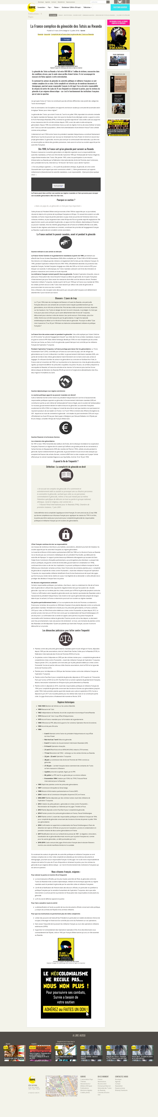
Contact (53, 2)
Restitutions (68, 15)
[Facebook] (124, 2)
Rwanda (40, 34)
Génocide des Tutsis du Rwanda (105, 15)
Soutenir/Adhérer (120, 7)
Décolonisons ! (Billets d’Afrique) (71, 7)
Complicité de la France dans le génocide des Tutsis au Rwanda (72, 34)
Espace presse (70, 2)
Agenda (47, 2)
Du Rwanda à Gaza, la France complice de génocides (119, 22)
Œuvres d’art (77, 15)
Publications (87, 7)
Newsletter (61, 2)
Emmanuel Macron (88, 15)
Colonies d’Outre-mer (123, 15)
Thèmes (56, 7)
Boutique (41, 2)
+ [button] (48, 1078)
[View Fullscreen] (48, 1084)
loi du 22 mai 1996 (91, 513)
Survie (83, 31)
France (61, 15)
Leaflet (66, 1095)
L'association (41, 7)
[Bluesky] (120, 3)
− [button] (48, 1081)
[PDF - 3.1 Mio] (66, 53)
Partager (66, 39)
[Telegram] (116, 2)
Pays (49, 7)
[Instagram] (128, 2)
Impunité (47, 34)
